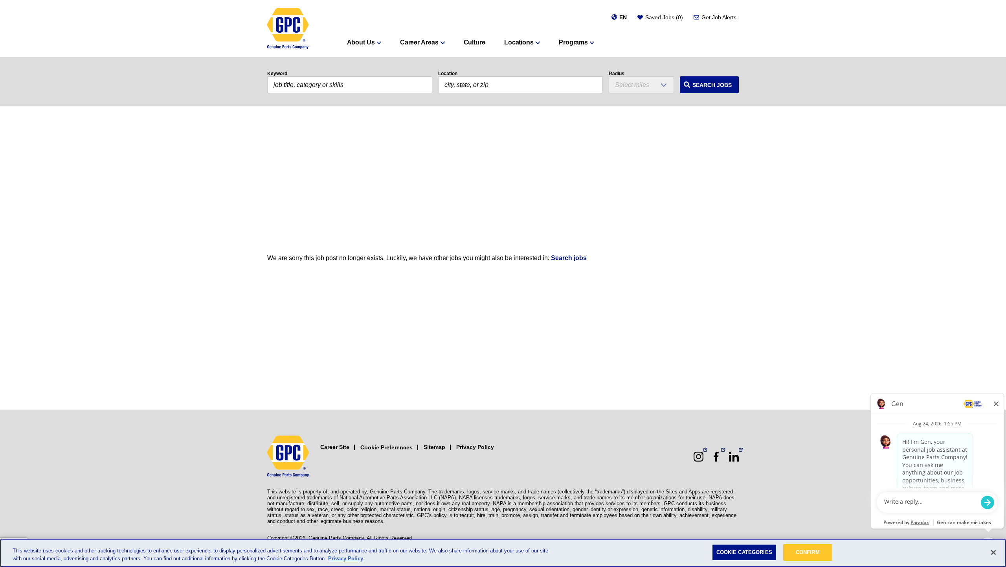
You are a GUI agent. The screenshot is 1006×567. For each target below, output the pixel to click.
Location (447, 73)
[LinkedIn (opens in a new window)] (734, 457)
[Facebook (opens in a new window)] (716, 457)
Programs (573, 42)
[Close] (993, 552)
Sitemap (434, 447)
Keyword (277, 73)
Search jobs (569, 258)
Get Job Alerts (718, 17)
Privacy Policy (475, 447)
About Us (361, 42)
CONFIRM (808, 552)
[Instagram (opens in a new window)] (698, 457)
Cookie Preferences (386, 447)
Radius (616, 73)
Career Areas (419, 42)
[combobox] (520, 84)
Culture (474, 42)
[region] (503, 553)
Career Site (334, 447)
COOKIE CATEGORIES (744, 552)
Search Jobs (712, 85)
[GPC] (287, 28)
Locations (519, 42)
